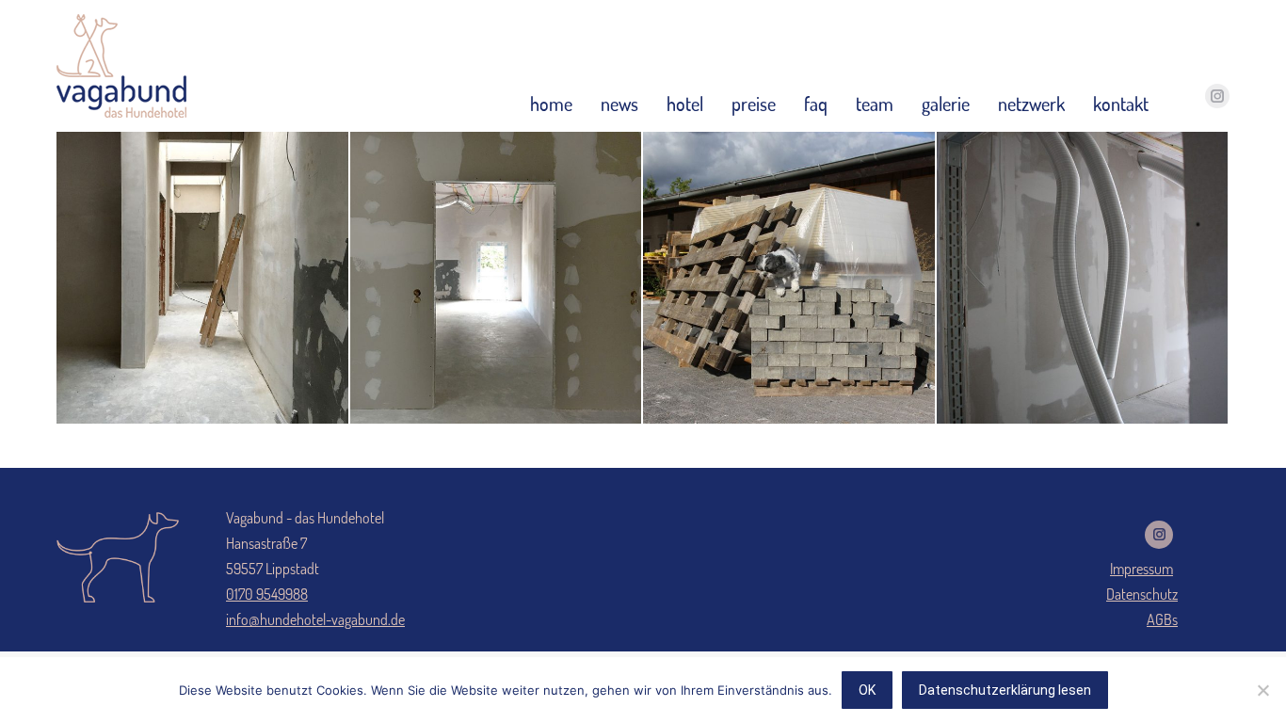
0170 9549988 (267, 594)
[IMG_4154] (790, 279)
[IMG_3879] (203, 279)
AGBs (1162, 619)
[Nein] (1262, 690)
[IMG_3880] (497, 279)
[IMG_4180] (1083, 279)
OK (867, 690)
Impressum (1141, 568)
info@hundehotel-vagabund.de (315, 619)
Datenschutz (1142, 594)
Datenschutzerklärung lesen (1005, 690)
